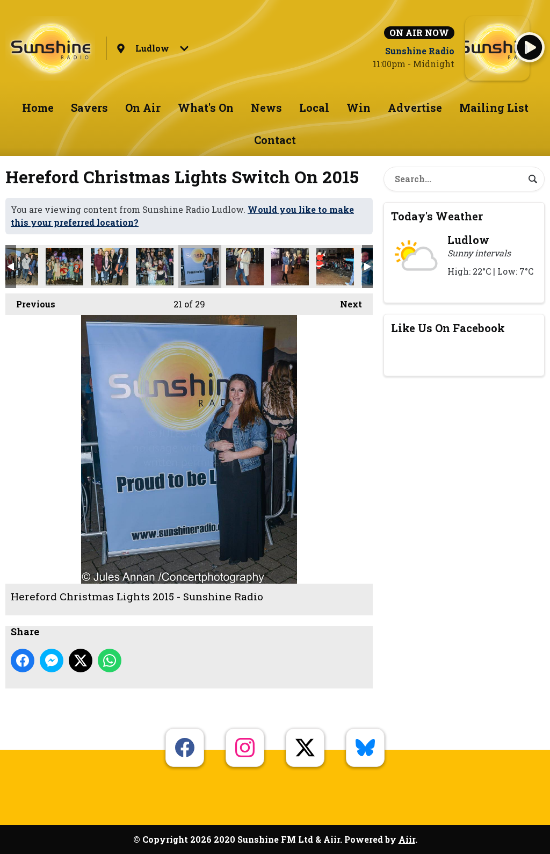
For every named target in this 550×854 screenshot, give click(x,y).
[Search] (532, 179)
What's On (206, 107)
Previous (30, 304)
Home (38, 107)
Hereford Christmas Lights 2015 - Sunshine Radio (19, 266)
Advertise (415, 107)
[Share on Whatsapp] (109, 660)
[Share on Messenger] (51, 660)
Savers (89, 107)
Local (314, 107)
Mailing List (494, 107)
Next (345, 304)
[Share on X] (80, 660)
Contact (275, 140)
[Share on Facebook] (22, 660)
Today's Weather (437, 216)
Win (358, 107)
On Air (143, 107)
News (266, 107)
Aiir (407, 839)
